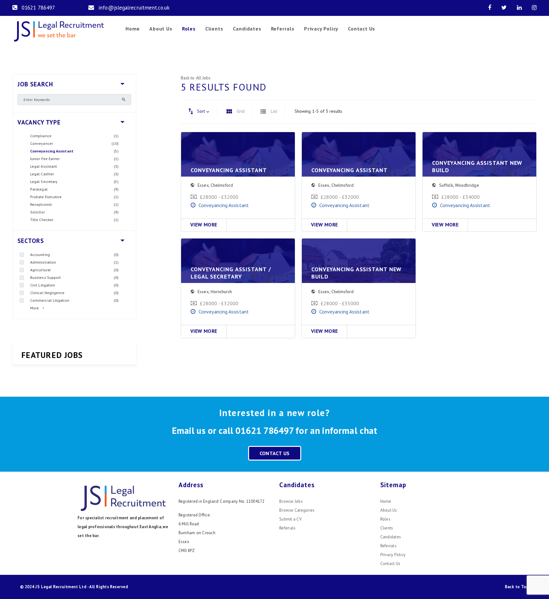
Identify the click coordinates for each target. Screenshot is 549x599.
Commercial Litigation (49, 300)
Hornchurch (221, 291)
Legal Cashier (42, 174)
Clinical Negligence (47, 292)
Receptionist (41, 204)
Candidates (247, 28)
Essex (203, 185)
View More (203, 224)
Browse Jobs (291, 501)
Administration (43, 262)
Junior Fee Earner (45, 158)
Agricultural (40, 269)
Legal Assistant (43, 166)
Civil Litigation (42, 285)
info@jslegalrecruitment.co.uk (134, 7)
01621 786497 (38, 7)
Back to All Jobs (196, 78)
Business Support (45, 277)
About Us (160, 28)
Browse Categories (297, 510)
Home (132, 28)
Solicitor (37, 212)
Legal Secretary (44, 181)
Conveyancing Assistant (51, 151)
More (34, 308)
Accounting (40, 254)
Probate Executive (46, 196)
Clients (214, 28)
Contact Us (361, 28)
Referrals (283, 28)
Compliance (40, 135)
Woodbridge (467, 185)
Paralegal (39, 189)
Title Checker (41, 219)
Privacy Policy (321, 28)
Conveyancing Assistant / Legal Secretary (231, 273)
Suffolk (446, 185)
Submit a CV (290, 519)
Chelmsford (222, 185)
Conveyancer (41, 143)
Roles (189, 28)
